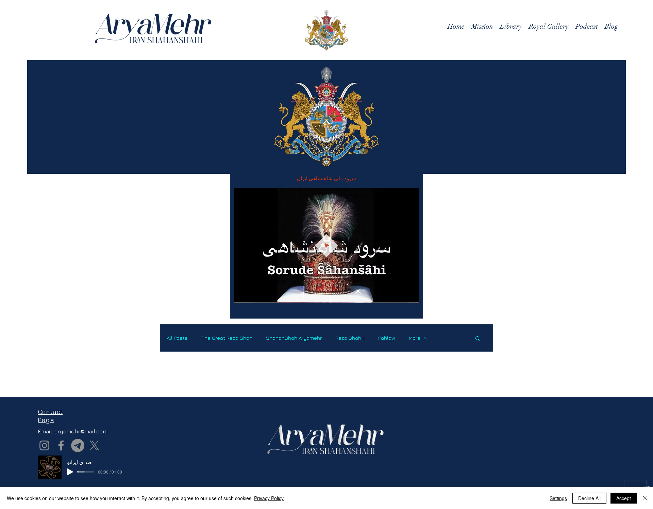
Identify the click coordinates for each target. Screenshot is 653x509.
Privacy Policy (269, 498)
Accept (623, 498)
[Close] (645, 498)
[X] (94, 445)
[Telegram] (77, 445)
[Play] (70, 471)
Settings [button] (558, 498)
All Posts (177, 338)
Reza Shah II (350, 338)
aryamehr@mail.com (80, 431)
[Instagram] (44, 445)
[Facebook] (61, 445)
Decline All (589, 498)
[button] (410, 295)
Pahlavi (386, 338)
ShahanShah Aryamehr (294, 338)
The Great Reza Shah (226, 338)
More (414, 338)
